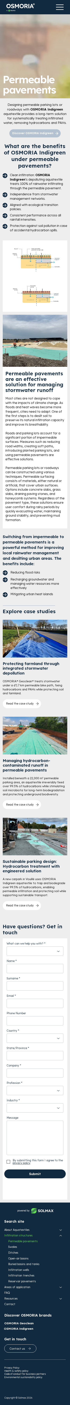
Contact (9, 1304)
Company (13, 1065)
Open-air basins (18, 1258)
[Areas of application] (61, 1287)
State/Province (17, 1048)
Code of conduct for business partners (25, 1373)
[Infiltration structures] (61, 1236)
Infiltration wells (18, 1270)
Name (11, 961)
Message (12, 1117)
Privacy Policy (11, 1367)
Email (10, 995)
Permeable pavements (23, 1241)
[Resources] (61, 1299)
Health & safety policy (16, 1370)
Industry (12, 1100)
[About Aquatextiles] (61, 1230)
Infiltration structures (18, 1235)
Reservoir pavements (22, 1281)
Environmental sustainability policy (23, 1377)
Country (12, 1030)
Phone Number (16, 1013)
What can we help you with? (25, 943)
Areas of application (17, 1287)
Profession (13, 1083)
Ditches (13, 1252)
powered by (23, 1210)
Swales (12, 1247)
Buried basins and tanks (23, 1264)
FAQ (7, 1292)
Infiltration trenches (21, 1275)
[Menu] (60, 7)
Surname (12, 978)
